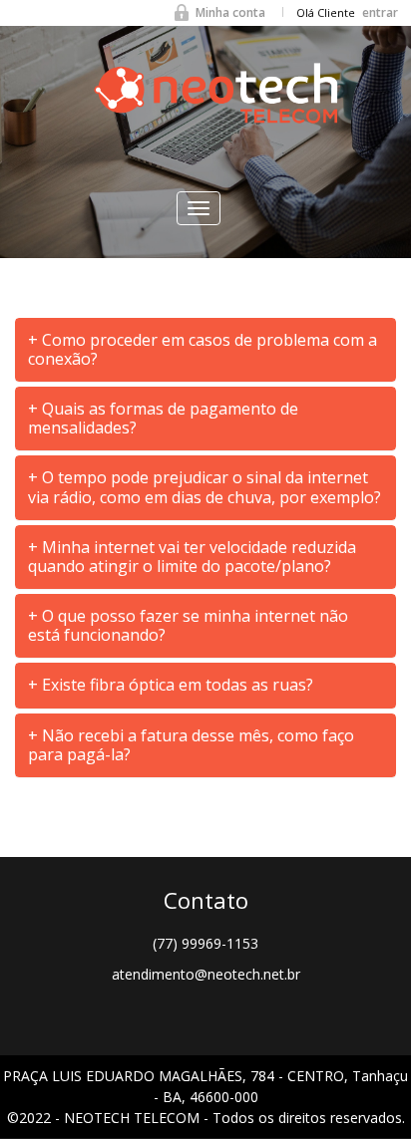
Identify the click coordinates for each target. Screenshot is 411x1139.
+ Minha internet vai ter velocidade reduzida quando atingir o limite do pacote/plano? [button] (192, 556)
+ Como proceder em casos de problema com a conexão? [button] (202, 349)
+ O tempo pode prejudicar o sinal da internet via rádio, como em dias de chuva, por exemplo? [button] (204, 486)
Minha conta (230, 12)
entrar (380, 12)
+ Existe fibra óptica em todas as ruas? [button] (170, 685)
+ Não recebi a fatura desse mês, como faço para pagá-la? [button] (191, 744)
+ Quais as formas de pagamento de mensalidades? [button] (163, 418)
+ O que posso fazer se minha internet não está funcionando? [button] (188, 625)
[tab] (205, 350)
